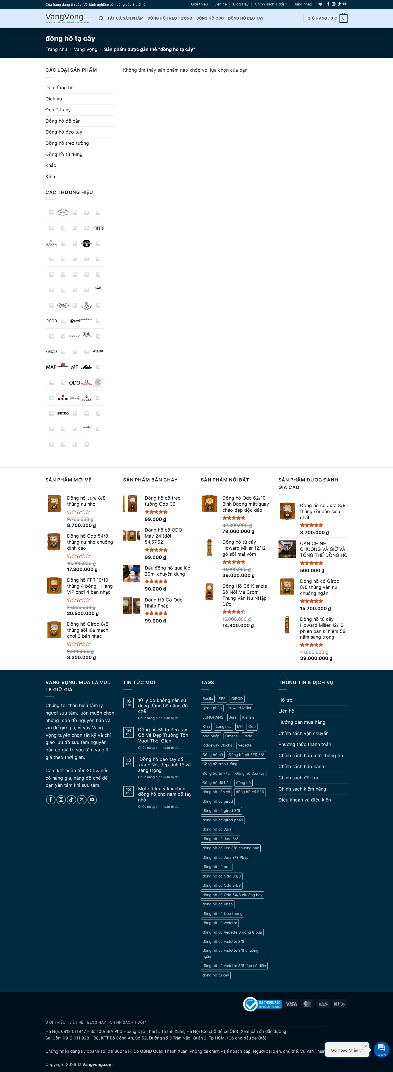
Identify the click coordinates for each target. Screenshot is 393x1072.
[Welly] (51, 444)
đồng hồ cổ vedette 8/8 (223, 941)
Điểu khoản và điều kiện (304, 800)
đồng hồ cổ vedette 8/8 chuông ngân (230, 953)
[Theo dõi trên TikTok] (339, 4)
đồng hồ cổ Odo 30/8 (222, 876)
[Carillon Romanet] (75, 243)
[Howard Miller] (86, 319)
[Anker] (75, 212)
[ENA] (51, 290)
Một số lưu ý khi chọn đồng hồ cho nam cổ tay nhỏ (165, 794)
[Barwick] (51, 228)
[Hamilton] (63, 320)
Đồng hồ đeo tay (246, 18)
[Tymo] (63, 429)
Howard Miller (239, 708)
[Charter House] (51, 258)
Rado (247, 736)
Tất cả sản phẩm (125, 18)
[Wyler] (75, 444)
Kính (50, 176)
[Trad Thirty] (51, 429)
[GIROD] (51, 320)
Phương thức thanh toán (304, 744)
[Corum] (98, 258)
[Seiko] (63, 413)
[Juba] (63, 336)
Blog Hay (241, 4)
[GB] (86, 305)
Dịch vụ (53, 99)
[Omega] (86, 382)
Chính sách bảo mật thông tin (310, 755)
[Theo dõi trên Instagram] (333, 4)
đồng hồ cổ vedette (220, 923)
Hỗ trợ (285, 700)
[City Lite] (75, 258)
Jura (232, 717)
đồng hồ (243, 782)
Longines (223, 726)
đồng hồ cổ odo (217, 867)
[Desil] (63, 274)
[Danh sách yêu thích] (320, 4)
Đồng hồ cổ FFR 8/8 (246, 755)
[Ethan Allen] (86, 290)
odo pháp (211, 736)
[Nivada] (63, 382)
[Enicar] (63, 290)
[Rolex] (86, 398)
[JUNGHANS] (75, 336)
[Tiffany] (86, 413)
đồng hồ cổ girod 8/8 (221, 810)
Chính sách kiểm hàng (302, 789)
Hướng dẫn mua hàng (301, 722)
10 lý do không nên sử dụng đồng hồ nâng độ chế (163, 706)
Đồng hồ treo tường (170, 18)
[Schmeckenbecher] (51, 413)
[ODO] (75, 382)
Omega (231, 736)
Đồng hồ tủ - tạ (216, 773)
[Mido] (86, 367)
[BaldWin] (98, 212)
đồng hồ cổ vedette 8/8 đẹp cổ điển (234, 966)
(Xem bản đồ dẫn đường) (263, 1031)
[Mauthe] (63, 364)
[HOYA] (98, 320)
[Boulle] (98, 228)
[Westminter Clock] (63, 444)
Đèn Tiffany (58, 110)
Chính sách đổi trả (298, 777)
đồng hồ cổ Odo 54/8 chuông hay (232, 895)
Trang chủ (56, 49)
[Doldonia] (75, 274)
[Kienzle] (51, 351)
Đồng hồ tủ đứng (64, 154)
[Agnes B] (51, 212)
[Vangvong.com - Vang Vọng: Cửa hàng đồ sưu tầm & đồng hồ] (67, 19)
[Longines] (98, 351)
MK (240, 726)
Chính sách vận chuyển (303, 733)
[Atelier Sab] (86, 212)
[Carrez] (86, 243)
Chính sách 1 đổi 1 (271, 4)
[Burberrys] (63, 243)
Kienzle (248, 717)
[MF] (75, 367)
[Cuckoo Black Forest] (51, 274)
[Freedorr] (75, 305)
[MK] (98, 367)
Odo (252, 726)
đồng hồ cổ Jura (217, 829)
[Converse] (86, 258)
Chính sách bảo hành (301, 766)
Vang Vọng (86, 49)
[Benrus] (86, 228)
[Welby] (98, 429)
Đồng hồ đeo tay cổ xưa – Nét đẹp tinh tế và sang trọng (164, 765)
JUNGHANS (213, 717)
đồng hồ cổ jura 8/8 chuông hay (231, 848)
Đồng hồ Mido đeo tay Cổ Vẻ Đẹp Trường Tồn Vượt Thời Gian (163, 735)
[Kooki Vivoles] (63, 351)
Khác (50, 165)
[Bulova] (51, 243)
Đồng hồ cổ (213, 755)
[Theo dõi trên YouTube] (344, 4)
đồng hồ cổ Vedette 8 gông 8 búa (232, 932)
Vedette (244, 745)
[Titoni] (98, 413)
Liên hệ (220, 4)
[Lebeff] (75, 351)
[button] (302, 4)
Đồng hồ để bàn (63, 121)
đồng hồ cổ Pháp (218, 904)
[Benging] (75, 228)
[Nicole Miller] (51, 382)
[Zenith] (86, 444)
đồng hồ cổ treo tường (223, 913)
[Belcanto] (63, 228)
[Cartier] (98, 243)
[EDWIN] (86, 274)
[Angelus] (63, 212)
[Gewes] (98, 305)
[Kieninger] (98, 336)
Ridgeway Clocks (217, 745)
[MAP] (51, 367)
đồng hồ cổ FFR (250, 792)
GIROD (237, 698)
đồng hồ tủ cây (216, 975)
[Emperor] (98, 274)
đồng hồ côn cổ (216, 792)
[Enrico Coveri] (75, 290)
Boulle (208, 698)
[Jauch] (51, 336)
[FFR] (98, 287)
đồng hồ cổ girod (218, 801)
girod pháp (212, 708)
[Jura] (86, 334)
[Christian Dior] (63, 258)
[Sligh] (75, 413)
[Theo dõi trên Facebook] (328, 4)
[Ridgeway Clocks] (75, 398)
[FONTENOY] (63, 305)
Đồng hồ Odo (210, 18)
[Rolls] (98, 398)
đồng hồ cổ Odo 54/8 (222, 885)
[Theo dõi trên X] (82, 800)
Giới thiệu (199, 4)
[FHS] (51, 305)
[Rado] (63, 398)
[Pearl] (51, 398)
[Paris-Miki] (98, 382)
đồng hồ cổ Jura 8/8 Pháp (226, 857)
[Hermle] (75, 320)
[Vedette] (86, 426)
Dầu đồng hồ (59, 87)
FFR (222, 698)
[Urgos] (75, 429)
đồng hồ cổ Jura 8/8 (221, 839)
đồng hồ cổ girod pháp (223, 820)
